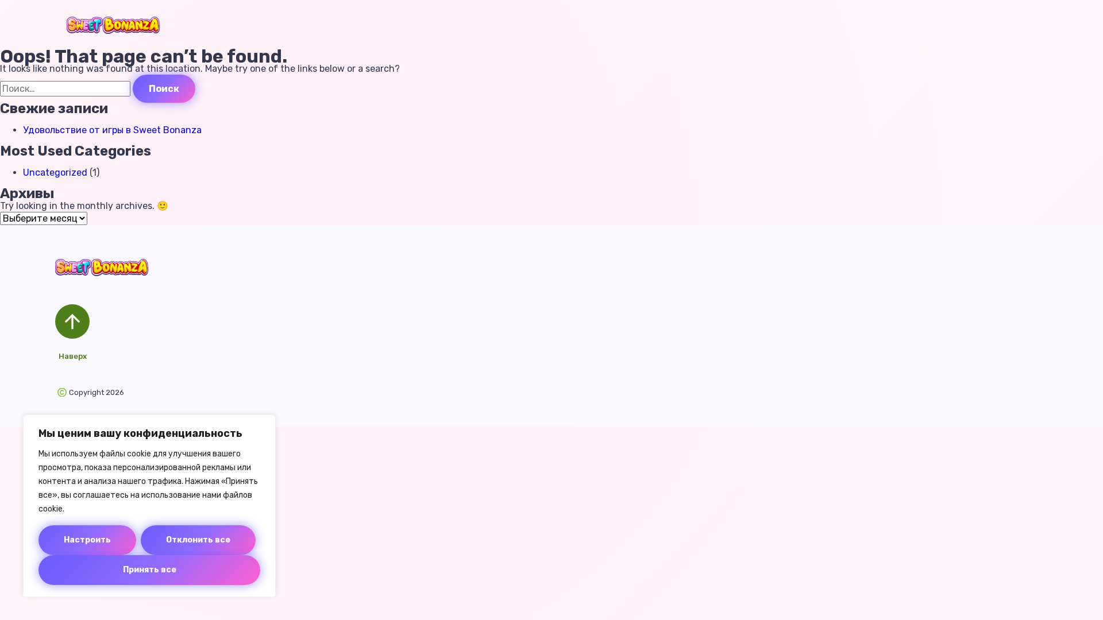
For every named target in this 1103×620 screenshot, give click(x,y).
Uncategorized (55, 172)
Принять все (149, 570)
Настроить (87, 540)
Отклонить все (198, 540)
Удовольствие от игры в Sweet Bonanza (112, 130)
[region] (149, 505)
